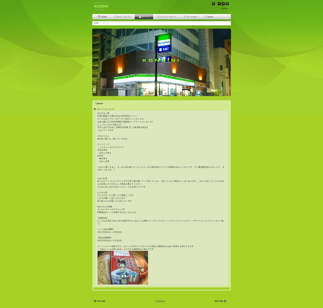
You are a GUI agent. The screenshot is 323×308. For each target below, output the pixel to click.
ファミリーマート (168, 17)
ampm (210, 17)
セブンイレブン (124, 17)
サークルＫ (192, 17)
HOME (104, 17)
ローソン (146, 17)
